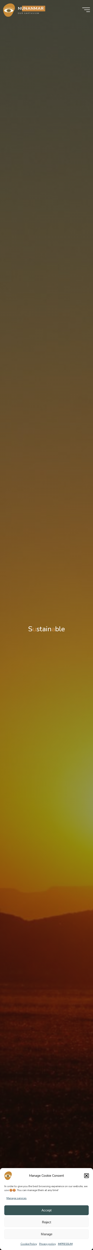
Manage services (16, 1198)
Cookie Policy (29, 1244)
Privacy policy (47, 1244)
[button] (86, 1176)
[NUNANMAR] (9, 10)
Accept (46, 1210)
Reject (46, 1222)
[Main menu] (86, 10)
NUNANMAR (31, 8)
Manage (46, 1234)
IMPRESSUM (65, 1244)
